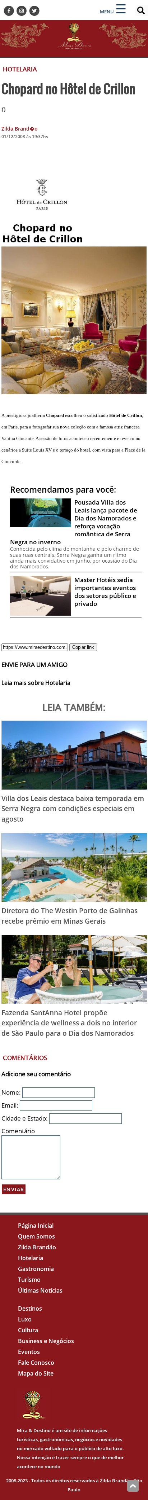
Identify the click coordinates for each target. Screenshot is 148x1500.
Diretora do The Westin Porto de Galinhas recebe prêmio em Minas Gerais (69, 916)
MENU (107, 11)
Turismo (29, 1280)
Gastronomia (36, 1269)
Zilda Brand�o (19, 128)
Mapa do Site (36, 1373)
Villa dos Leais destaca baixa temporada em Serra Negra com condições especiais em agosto (72, 808)
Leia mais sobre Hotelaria (35, 683)
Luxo (25, 1319)
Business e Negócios (46, 1341)
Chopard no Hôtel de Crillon (68, 88)
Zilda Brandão (37, 1247)
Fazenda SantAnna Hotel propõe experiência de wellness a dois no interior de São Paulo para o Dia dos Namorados (69, 1023)
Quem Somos (36, 1236)
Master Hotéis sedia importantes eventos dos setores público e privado (105, 592)
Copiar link (83, 647)
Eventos (29, 1352)
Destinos (30, 1308)
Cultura (28, 1330)
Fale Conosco (36, 1363)
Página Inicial (36, 1226)
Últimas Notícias (40, 1290)
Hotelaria (30, 1258)
